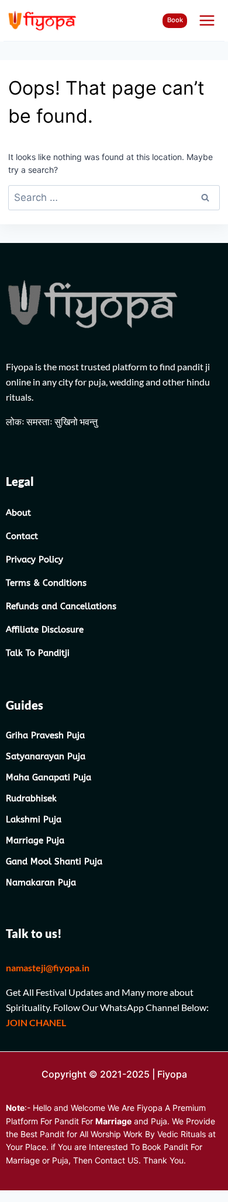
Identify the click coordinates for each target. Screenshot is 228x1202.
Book (175, 20)
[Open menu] (206, 20)
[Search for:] (113, 198)
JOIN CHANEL (37, 1022)
